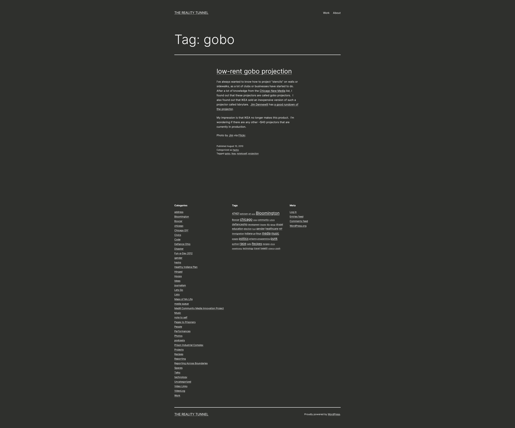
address (178, 212)
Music (177, 312)
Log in (293, 212)
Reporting (180, 358)
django (272, 225)
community (263, 219)
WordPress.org (298, 225)
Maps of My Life (183, 299)
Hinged (178, 271)
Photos (178, 335)
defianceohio (239, 224)
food (254, 229)
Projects (179, 349)
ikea (233, 153)
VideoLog (179, 390)
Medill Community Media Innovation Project (199, 308)
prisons (253, 238)
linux (258, 233)
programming (263, 239)
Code (177, 239)
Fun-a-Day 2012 (183, 253)
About (337, 12)
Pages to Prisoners (185, 322)
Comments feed (299, 221)
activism (244, 214)
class (255, 220)
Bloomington (181, 216)
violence (271, 248)
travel (257, 248)
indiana (249, 233)
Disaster (179, 248)
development (254, 224)
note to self (180, 317)
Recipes (178, 354)
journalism (180, 285)
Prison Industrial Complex (188, 345)
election (248, 228)
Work (326, 12)
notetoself (242, 153)
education (237, 228)
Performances (182, 331)
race (243, 243)
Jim (231, 135)
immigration (238, 233)
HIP (280, 228)
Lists (177, 294)
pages (235, 239)
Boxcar (178, 221)
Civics (177, 235)
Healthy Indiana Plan (186, 267)
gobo (227, 153)
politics (244, 238)
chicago (178, 225)
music (275, 233)
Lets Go (178, 290)
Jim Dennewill (259, 104)
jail (254, 234)
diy (268, 224)
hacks (236, 149)
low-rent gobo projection (254, 71)
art (250, 214)
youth (277, 248)
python (235, 244)
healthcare (271, 228)
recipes (266, 244)
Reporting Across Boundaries (191, 363)
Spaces (178, 367)
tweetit (264, 248)
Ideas (177, 280)
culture (272, 220)
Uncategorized (182, 381)
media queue (181, 303)
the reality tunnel (191, 13)
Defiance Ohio (182, 244)
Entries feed (296, 216)
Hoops (178, 276)
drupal (279, 224)
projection (253, 153)
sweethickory (237, 248)
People (178, 326)
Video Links (180, 386)
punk (274, 238)
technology (180, 377)
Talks (177, 372)
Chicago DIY (181, 230)
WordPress (334, 414)
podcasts (179, 340)
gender (178, 257)
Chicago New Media (272, 90)
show (272, 244)
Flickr (241, 135)
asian (253, 214)
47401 (235, 213)
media (266, 233)
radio (249, 244)
